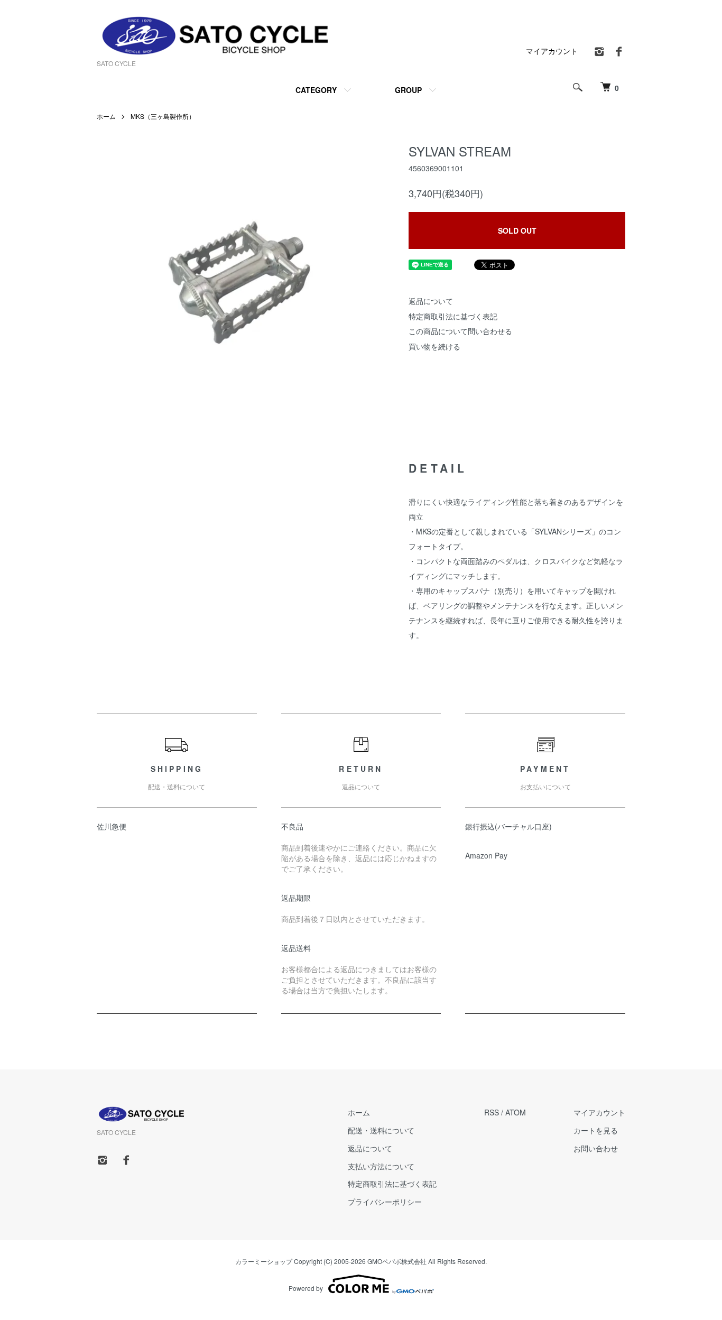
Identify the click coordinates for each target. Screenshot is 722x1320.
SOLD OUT (517, 230)
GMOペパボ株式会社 (397, 1261)
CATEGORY (316, 90)
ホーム (106, 116)
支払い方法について (381, 1166)
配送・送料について (381, 1130)
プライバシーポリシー (385, 1201)
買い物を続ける (434, 346)
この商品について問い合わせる (460, 331)
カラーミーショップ (263, 1261)
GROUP (408, 90)
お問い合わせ (595, 1148)
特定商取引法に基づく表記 (453, 316)
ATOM (515, 1112)
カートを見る (595, 1130)
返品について (431, 301)
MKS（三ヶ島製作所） (163, 116)
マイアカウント (552, 50)
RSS (491, 1112)
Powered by (306, 1288)
